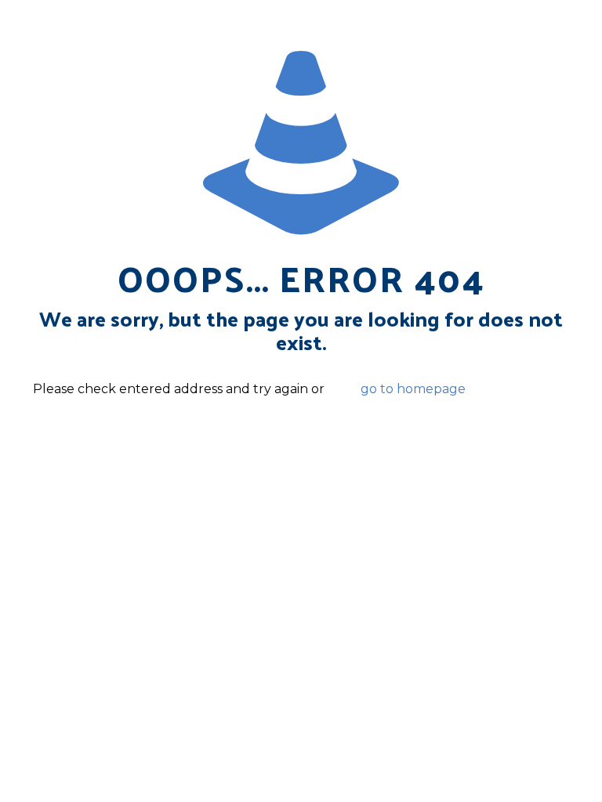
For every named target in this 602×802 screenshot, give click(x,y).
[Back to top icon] (526, 769)
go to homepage (413, 388)
